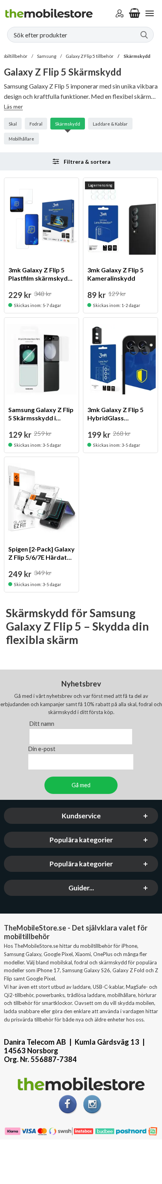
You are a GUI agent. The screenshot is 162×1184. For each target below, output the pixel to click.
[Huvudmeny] (149, 13)
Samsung (46, 56)
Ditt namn (41, 723)
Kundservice (81, 816)
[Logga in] (119, 13)
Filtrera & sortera (87, 161)
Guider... (81, 888)
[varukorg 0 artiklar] (134, 13)
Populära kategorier (81, 840)
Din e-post (41, 749)
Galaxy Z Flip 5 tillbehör (90, 56)
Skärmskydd (136, 56)
